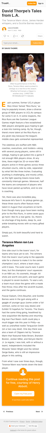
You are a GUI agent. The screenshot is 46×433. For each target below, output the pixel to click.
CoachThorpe (13, 28)
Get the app (33, 426)
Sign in (41, 3)
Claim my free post (23, 393)
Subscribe (32, 3)
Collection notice (36, 421)
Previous (9, 411)
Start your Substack (18, 426)
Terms (28, 421)
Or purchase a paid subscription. (23, 400)
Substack (13, 430)
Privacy (22, 421)
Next (38, 411)
